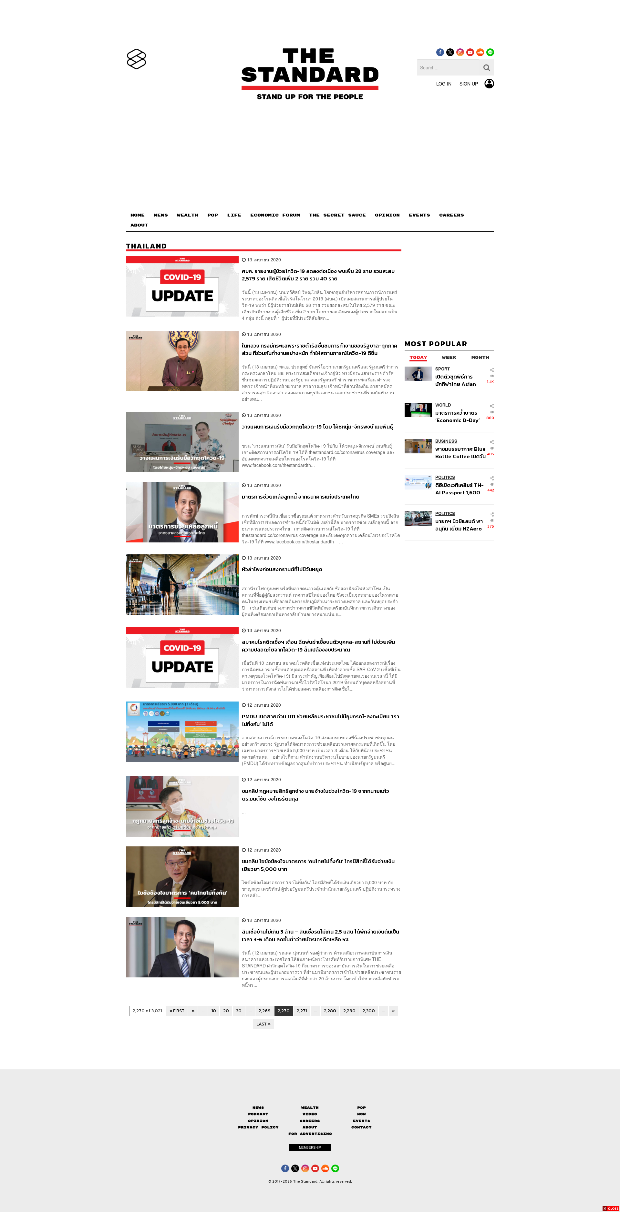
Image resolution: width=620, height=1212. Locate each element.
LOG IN (443, 83)
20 (226, 1010)
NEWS (161, 215)
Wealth (310, 1107)
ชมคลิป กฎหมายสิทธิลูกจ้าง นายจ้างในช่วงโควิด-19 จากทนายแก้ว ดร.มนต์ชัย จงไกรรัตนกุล (315, 794)
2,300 (369, 1010)
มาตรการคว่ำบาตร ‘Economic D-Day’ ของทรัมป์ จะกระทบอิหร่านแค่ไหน (457, 416)
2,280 (330, 1010)
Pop (361, 1107)
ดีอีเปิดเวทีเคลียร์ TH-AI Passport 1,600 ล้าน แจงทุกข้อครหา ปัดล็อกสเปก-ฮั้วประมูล (459, 488)
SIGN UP (469, 83)
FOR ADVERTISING (310, 1134)
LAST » (263, 1024)
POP (212, 215)
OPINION (387, 215)
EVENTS (419, 215)
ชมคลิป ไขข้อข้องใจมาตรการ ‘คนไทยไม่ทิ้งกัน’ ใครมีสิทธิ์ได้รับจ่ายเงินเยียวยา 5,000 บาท (318, 865)
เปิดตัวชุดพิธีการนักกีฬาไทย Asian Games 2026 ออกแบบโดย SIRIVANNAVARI (455, 380)
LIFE (234, 215)
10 (214, 1010)
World (443, 405)
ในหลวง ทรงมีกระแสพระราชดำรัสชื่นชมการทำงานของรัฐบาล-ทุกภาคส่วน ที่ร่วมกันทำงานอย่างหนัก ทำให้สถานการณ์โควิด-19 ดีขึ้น (319, 349)
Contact (361, 1127)
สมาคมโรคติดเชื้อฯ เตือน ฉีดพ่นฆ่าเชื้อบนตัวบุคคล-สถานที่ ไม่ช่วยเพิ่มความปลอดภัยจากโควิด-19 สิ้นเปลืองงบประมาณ (318, 645)
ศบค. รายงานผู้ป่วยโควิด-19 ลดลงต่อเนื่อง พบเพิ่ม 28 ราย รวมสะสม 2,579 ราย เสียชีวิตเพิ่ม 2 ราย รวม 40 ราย (318, 275)
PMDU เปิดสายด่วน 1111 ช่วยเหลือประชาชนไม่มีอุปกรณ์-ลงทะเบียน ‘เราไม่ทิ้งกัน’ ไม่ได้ (320, 720)
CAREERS (451, 215)
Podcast (258, 1114)
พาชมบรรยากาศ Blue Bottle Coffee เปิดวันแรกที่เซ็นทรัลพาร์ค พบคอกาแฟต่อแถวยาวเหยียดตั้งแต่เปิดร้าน (460, 452)
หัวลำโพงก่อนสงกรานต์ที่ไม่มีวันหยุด (282, 569)
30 (239, 1010)
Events (361, 1121)
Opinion (258, 1121)
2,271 (302, 1010)
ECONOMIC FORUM (275, 215)
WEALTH (187, 215)
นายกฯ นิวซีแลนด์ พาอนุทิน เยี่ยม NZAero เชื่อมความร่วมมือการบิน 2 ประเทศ (459, 525)
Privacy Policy (258, 1127)
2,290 (349, 1010)
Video (310, 1114)
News (258, 1107)
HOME (137, 215)
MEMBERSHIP (310, 1147)
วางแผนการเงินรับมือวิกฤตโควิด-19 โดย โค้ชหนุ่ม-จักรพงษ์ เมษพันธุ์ (317, 427)
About (310, 1127)
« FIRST (176, 1010)
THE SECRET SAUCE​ (337, 215)
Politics (445, 477)
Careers (310, 1121)
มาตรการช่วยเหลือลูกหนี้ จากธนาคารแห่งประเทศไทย (300, 497)
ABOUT (139, 225)
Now (361, 1114)
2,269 (265, 1010)
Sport (442, 369)
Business (446, 441)
